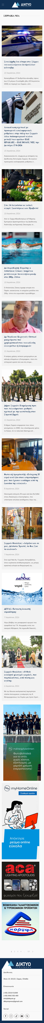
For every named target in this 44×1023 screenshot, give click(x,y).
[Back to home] (22, 5)
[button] (3, 5)
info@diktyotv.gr (9, 998)
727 (28, 951)
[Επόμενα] (32, 951)
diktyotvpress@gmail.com (13, 1001)
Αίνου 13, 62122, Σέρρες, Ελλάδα (16, 979)
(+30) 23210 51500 (11, 993)
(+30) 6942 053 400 (11, 996)
